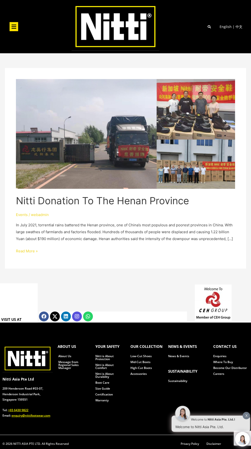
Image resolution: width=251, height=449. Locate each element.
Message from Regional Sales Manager (68, 365)
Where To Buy (223, 362)
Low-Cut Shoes (141, 356)
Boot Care (102, 383)
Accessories (138, 374)
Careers (218, 374)
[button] (14, 26)
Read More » (27, 250)
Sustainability (177, 381)
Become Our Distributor (230, 368)
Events (22, 214)
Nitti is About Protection (104, 357)
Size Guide (102, 388)
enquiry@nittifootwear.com (31, 415)
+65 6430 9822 (18, 410)
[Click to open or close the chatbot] (242, 439)
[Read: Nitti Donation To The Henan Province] (125, 133)
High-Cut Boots (141, 368)
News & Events (178, 356)
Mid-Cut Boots (140, 362)
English (226, 26)
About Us (64, 356)
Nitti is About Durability (104, 375)
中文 (239, 26)
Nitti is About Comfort (104, 366)
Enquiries (219, 356)
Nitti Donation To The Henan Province (102, 201)
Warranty (102, 400)
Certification (104, 394)
